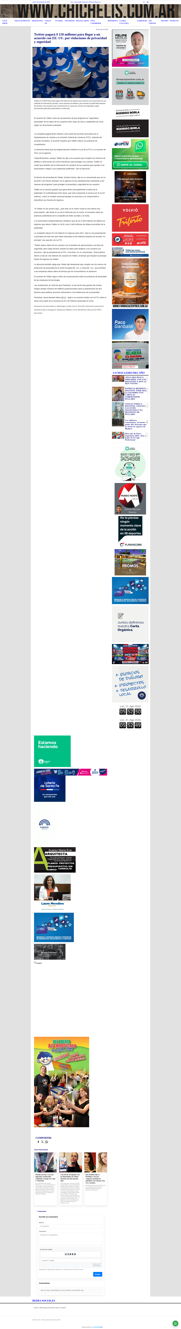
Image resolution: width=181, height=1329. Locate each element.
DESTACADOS (82, 21)
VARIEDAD (142, 21)
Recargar (97, 1265)
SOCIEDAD (70, 21)
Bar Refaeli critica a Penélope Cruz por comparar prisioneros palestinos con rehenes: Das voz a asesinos (95, 1179)
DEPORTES (113, 21)
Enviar (97, 1274)
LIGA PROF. (5, 22)
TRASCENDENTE (22, 21)
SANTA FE (48, 22)
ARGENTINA (37, 21)
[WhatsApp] (147, 2)
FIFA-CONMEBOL (96, 22)
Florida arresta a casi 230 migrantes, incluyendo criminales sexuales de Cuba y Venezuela (45, 1178)
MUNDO (164, 21)
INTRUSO (174, 21)
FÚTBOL (59, 21)
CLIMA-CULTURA (124, 22)
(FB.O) (63, 297)
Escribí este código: (46, 1249)
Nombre (41, 1222)
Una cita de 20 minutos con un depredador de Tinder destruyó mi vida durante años (70, 1178)
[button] (144, 2)
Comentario (42, 1231)
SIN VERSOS (152, 22)
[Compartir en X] (42, 1142)
